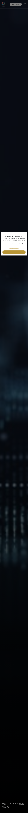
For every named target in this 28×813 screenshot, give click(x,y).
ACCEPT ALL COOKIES (14, 252)
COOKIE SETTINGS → (14, 248)
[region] (14, 244)
